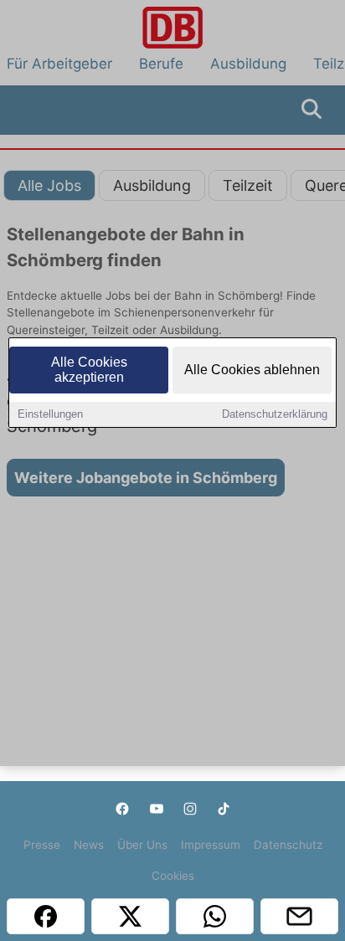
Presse (41, 844)
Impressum (210, 844)
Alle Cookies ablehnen (252, 370)
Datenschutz (288, 844)
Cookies (173, 875)
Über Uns (142, 844)
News (89, 844)
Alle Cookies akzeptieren (89, 369)
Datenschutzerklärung (274, 414)
